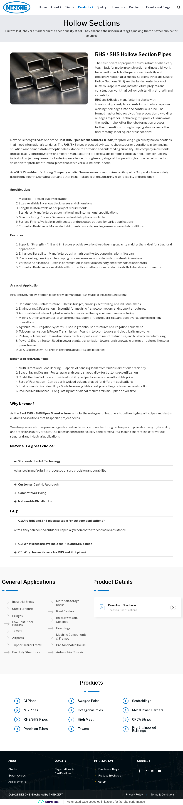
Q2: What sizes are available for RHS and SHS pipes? (55, 544)
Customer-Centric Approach (38, 484)
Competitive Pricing (32, 493)
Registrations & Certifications (64, 771)
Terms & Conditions (163, 794)
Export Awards (17, 775)
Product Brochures (109, 775)
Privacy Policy (134, 794)
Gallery (102, 781)
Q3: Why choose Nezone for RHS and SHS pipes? (52, 552)
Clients (70, 7)
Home (43, 7)
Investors (118, 7)
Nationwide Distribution (35, 501)
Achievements (17, 781)
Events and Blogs (158, 7)
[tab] (91, 461)
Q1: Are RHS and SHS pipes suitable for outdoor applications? (61, 520)
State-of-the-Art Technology (39, 461)
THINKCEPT (56, 794)
